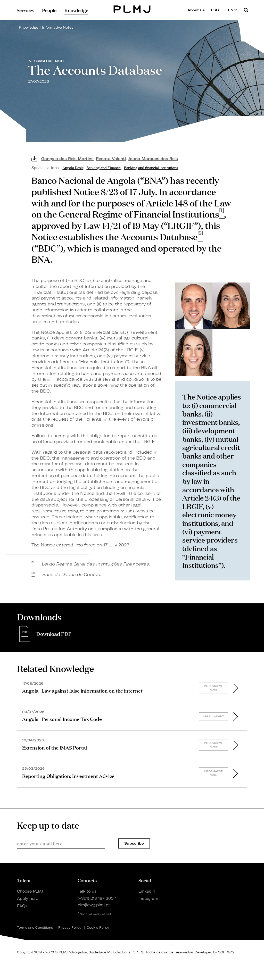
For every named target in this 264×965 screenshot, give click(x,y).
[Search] (246, 10)
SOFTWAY (226, 952)
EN (231, 10)
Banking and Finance (103, 167)
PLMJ (132, 8)
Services (25, 10)
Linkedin (146, 891)
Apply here (27, 898)
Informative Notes (57, 27)
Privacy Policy (69, 927)
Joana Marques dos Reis (153, 158)
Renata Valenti (111, 158)
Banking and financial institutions (151, 167)
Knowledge (28, 27)
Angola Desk (72, 167)
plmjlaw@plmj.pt (94, 905)
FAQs (22, 906)
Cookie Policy (98, 927)
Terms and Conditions (35, 927)
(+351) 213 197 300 (95, 898)
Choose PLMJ (30, 891)
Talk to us (87, 891)
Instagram (148, 898)
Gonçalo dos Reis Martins (67, 158)
